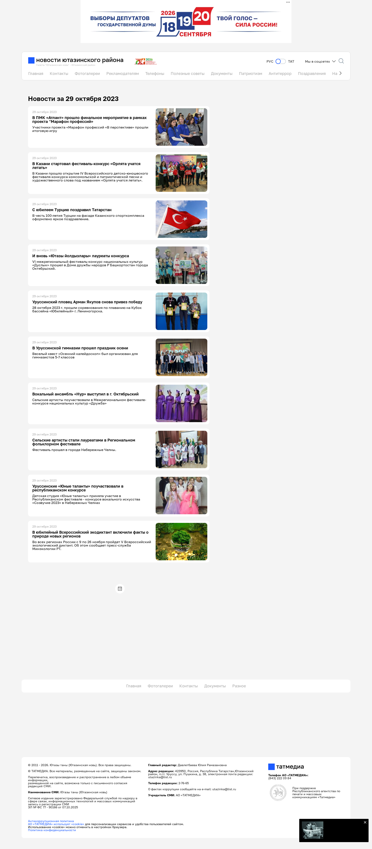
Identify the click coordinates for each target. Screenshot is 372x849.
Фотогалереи (87, 73)
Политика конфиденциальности (52, 830)
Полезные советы (188, 73)
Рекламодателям (122, 73)
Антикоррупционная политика (51, 821)
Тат (291, 61)
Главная (35, 73)
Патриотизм (250, 73)
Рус (270, 61)
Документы (221, 73)
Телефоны (154, 73)
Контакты (59, 73)
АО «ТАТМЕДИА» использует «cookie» (56, 824)
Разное (239, 685)
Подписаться (343, 831)
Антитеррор (280, 73)
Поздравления (312, 73)
